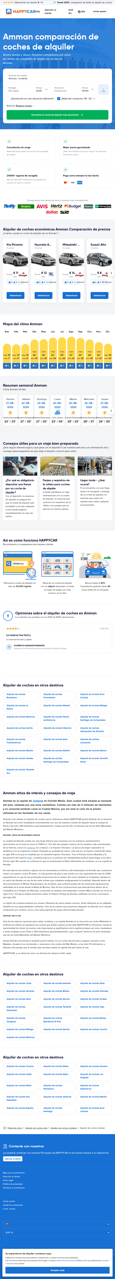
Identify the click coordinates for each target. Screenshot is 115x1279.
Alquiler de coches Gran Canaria (92, 696)
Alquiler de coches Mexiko (20, 750)
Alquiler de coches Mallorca (21, 1037)
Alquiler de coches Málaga (93, 705)
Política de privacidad (12, 1184)
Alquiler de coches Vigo (92, 1006)
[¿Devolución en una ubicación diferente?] (8, 98)
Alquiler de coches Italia (92, 983)
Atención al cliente (50, 11)
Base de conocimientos (14, 1173)
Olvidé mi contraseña (13, 1205)
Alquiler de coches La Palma (17, 707)
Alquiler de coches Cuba (19, 983)
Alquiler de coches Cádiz (19, 1074)
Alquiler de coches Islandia (57, 983)
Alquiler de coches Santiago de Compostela (92, 718)
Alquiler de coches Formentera (52, 696)
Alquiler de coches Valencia (57, 728)
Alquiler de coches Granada (94, 991)
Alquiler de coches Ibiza (55, 739)
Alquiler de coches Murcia (56, 999)
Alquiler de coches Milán (19, 1085)
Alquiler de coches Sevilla (20, 728)
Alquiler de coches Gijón (55, 1074)
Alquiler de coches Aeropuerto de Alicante (92, 729)
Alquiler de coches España (20, 1108)
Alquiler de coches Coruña (93, 1029)
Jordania (38, 801)
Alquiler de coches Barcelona (16, 696)
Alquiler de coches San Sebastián (18, 1098)
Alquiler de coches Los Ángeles (91, 1076)
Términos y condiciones (14, 1188)
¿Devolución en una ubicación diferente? (32, 98)
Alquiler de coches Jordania (64, 1128)
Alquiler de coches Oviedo (20, 758)
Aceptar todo (58, 1270)
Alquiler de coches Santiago (52, 1109)
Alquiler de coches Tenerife (57, 1006)
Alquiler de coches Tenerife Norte (94, 760)
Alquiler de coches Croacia (20, 1066)
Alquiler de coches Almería (93, 1066)
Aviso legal (8, 1180)
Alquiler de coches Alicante (20, 991)
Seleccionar (15, 295)
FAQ (38, 11)
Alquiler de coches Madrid (56, 705)
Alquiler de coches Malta (55, 1066)
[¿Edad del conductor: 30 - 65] (58, 98)
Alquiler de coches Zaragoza (16, 1019)
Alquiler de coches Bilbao (56, 991)
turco (29, 857)
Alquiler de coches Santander (16, 1008)
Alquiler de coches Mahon (93, 750)
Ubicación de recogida (18, 75)
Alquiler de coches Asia (36, 1128)
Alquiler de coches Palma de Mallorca (56, 718)
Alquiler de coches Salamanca (89, 1087)
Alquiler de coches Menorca (21, 716)
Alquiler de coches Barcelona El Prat (52, 1019)
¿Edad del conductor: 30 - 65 (76, 98)
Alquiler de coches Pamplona (52, 1087)
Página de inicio (14, 1128)
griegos (31, 847)
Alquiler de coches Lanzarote (89, 741)
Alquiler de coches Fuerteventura (16, 741)
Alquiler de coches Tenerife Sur (20, 771)
